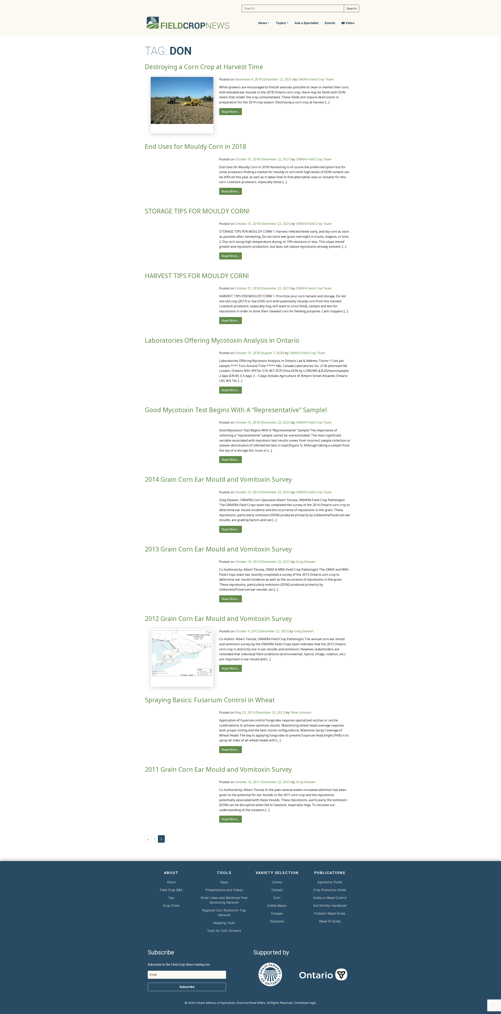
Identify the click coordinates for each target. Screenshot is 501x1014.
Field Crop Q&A (171, 890)
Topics (281, 23)
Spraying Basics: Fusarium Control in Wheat (210, 700)
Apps (224, 882)
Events (330, 23)
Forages (277, 913)
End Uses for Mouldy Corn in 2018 (195, 146)
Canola (277, 882)
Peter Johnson (301, 712)
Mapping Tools (224, 923)
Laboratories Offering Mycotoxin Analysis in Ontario (222, 340)
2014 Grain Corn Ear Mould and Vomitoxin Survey (218, 479)
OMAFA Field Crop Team (315, 79)
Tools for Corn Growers (224, 931)
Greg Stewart (305, 561)
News (262, 23)
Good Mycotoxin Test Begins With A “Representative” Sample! (236, 410)
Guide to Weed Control (330, 898)
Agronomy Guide (329, 882)
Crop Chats (171, 905)
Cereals (277, 890)
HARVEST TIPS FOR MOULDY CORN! (197, 275)
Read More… (231, 111)
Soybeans (277, 921)
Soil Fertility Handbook (329, 905)
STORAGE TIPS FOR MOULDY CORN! (197, 211)
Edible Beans (277, 905)
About (171, 882)
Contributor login (305, 1002)
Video (349, 23)
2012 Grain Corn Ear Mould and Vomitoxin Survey (218, 618)
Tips (171, 898)
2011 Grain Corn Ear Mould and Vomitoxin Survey (218, 769)
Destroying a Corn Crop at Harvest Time (204, 66)
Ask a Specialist (306, 23)
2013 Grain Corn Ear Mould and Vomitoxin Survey (218, 549)
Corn (276, 898)
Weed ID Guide (330, 921)
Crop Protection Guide (329, 890)
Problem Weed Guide (329, 913)
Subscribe (187, 987)
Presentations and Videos (224, 890)
